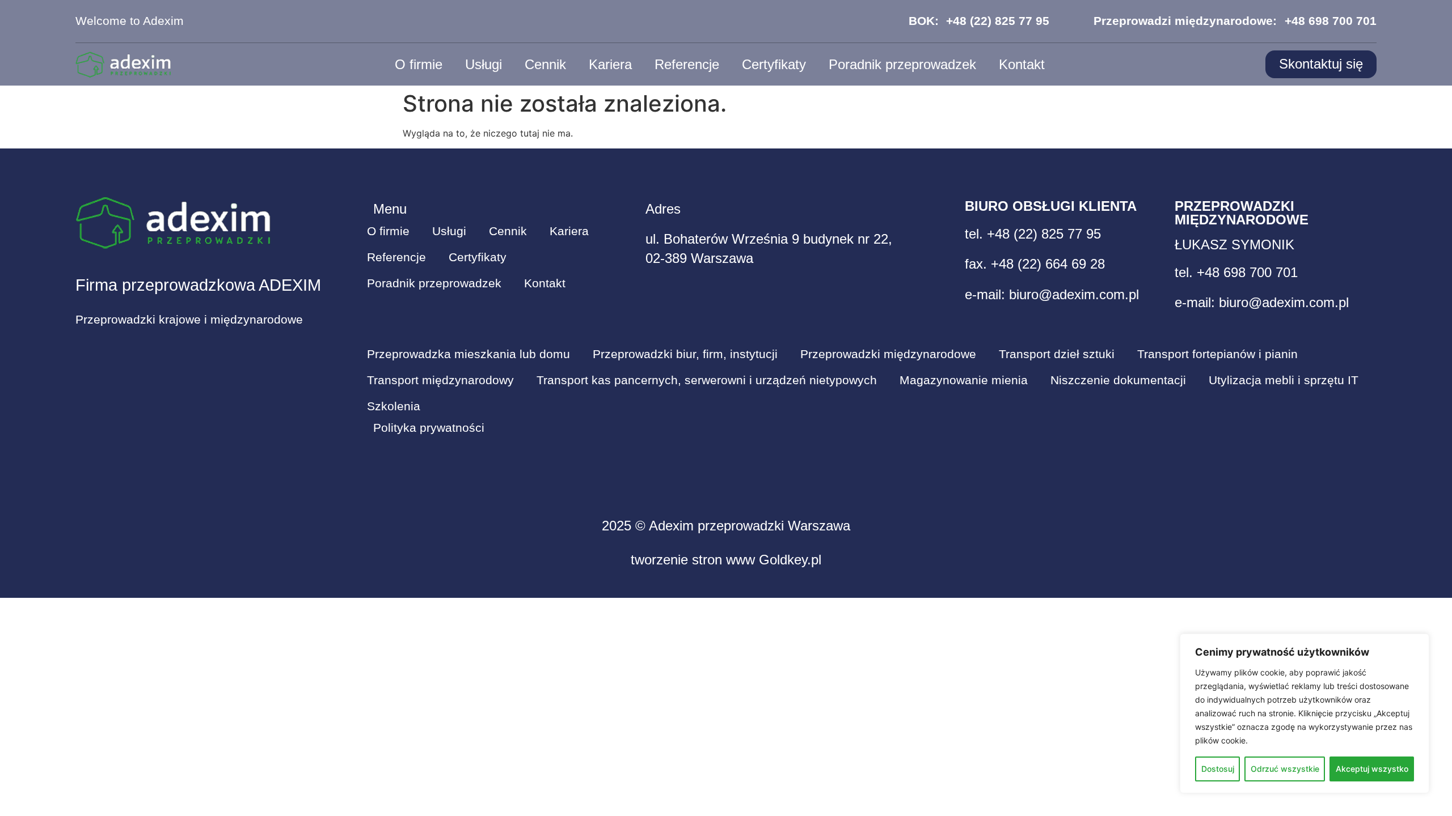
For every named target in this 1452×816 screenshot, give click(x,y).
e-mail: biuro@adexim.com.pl (1052, 294)
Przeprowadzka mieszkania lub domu (468, 354)
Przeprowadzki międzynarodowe (888, 354)
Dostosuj (1217, 769)
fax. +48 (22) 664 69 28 (1035, 263)
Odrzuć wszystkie (1285, 769)
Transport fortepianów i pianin (1217, 354)
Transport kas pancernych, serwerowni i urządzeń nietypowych (707, 380)
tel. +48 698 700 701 (1236, 272)
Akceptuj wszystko (1372, 769)
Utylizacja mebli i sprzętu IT (1283, 380)
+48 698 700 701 (1331, 21)
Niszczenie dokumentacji (1118, 380)
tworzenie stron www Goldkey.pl (726, 559)
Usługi (483, 64)
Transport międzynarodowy (440, 380)
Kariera (610, 64)
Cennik (545, 64)
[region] (1304, 713)
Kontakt (1022, 64)
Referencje (687, 64)
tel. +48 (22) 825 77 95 (1033, 233)
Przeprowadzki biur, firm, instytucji (685, 354)
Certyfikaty (774, 64)
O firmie (418, 64)
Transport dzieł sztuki (1057, 354)
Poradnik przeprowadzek (902, 64)
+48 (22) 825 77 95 (997, 21)
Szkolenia (393, 406)
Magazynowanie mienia (964, 380)
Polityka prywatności (428, 428)
